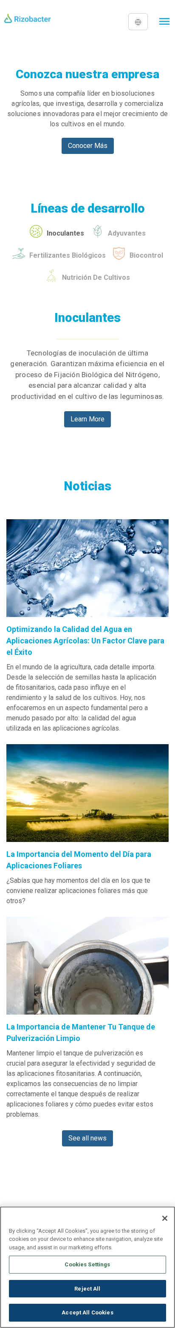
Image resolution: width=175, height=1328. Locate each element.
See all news (87, 1138)
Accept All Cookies (87, 1312)
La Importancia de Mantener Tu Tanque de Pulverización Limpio (80, 1032)
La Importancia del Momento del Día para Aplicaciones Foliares (78, 860)
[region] (87, 1267)
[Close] (164, 1218)
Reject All (87, 1288)
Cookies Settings (87, 1264)
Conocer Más (87, 146)
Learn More (87, 419)
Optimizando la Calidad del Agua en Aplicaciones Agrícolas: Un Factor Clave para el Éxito (85, 641)
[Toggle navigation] (164, 21)
